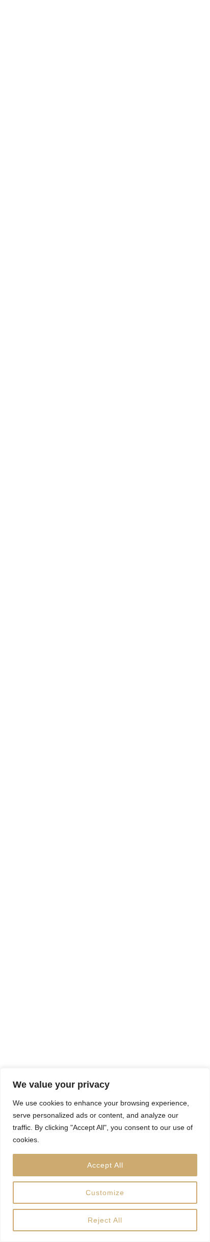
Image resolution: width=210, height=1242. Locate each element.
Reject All (105, 1220)
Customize (105, 1193)
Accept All (105, 1165)
